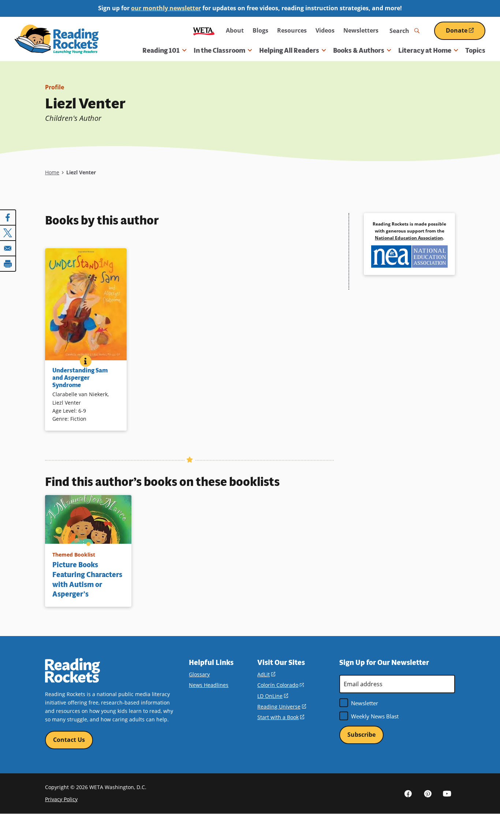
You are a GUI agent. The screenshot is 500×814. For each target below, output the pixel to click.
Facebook (408, 793)
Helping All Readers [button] (289, 50)
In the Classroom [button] (219, 50)
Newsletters (360, 30)
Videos (325, 30)
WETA (204, 30)
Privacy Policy (61, 799)
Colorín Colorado (280, 684)
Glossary (199, 674)
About (235, 30)
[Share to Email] (8, 248)
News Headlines (208, 684)
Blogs (260, 30)
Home (52, 172)
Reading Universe (281, 706)
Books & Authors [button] (358, 50)
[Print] (8, 264)
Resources (292, 30)
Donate (465, 33)
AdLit (266, 674)
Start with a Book (280, 717)
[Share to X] (8, 233)
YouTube (447, 793)
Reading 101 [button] (161, 50)
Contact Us (69, 740)
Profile (54, 87)
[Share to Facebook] (8, 217)
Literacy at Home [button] (424, 50)
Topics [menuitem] (475, 50)
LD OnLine (272, 695)
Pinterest (427, 793)
